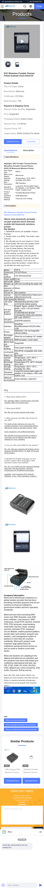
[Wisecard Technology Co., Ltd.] (10, 6)
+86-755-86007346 (35, 1)
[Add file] (3, 885)
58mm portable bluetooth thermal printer (21, 729)
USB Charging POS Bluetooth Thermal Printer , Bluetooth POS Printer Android (12, 771)
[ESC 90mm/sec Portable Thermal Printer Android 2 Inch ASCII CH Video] (22, 41)
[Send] (41, 885)
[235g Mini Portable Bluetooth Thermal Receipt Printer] (31, 757)
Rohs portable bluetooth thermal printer (21, 725)
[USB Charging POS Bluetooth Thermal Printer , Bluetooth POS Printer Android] (13, 757)
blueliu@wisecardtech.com (13, 1)
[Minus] (40, 831)
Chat (39, 6)
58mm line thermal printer (16, 720)
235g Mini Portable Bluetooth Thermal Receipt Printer (30, 771)
